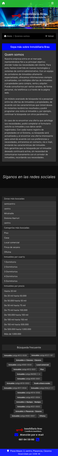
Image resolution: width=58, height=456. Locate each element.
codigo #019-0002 (18, 383)
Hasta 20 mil (10, 291)
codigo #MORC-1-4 (28, 374)
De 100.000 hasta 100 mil (16, 315)
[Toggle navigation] (52, 3)
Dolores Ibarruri (11, 218)
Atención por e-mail (31, 434)
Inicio (9, 36)
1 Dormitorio (10, 262)
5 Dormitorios (10, 281)
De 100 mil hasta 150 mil (16, 319)
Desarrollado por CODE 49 (29, 454)
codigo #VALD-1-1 (42, 388)
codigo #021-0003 (28, 407)
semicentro (9, 204)
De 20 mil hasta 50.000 (15, 295)
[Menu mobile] (3, 3)
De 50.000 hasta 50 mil (15, 300)
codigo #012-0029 (15, 355)
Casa (6, 237)
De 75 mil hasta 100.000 (15, 310)
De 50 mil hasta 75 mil (15, 305)
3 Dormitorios (11, 271)
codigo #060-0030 (20, 365)
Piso (6, 233)
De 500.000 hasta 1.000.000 (17, 329)
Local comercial (11, 242)
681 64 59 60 (38, 22)
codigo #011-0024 (15, 388)
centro (7, 208)
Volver (50, 36)
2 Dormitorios (10, 267)
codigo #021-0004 (28, 397)
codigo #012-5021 (25, 369)
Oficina (7, 252)
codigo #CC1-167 (42, 355)
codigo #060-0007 (23, 416)
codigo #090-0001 (28, 379)
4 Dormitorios (11, 276)
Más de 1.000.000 (12, 334)
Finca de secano (12, 247)
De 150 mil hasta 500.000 (16, 324)
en (28, 360)
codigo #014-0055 (29, 393)
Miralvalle (9, 213)
